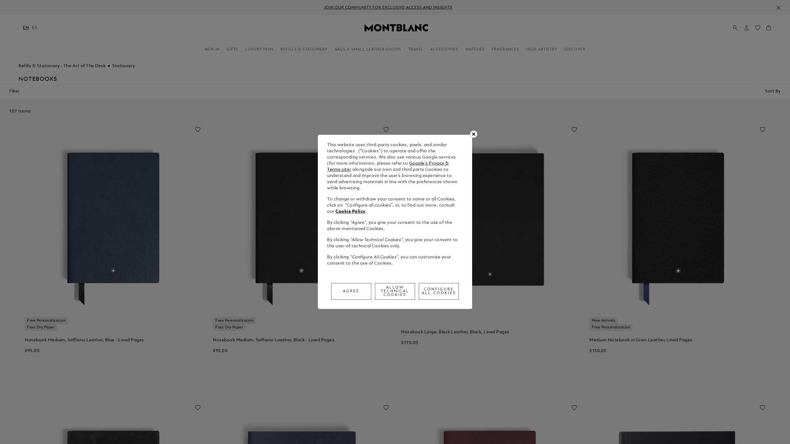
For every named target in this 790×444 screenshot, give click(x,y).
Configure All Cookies (439, 291)
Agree (351, 291)
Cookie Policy (350, 212)
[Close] (473, 134)
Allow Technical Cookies (395, 291)
